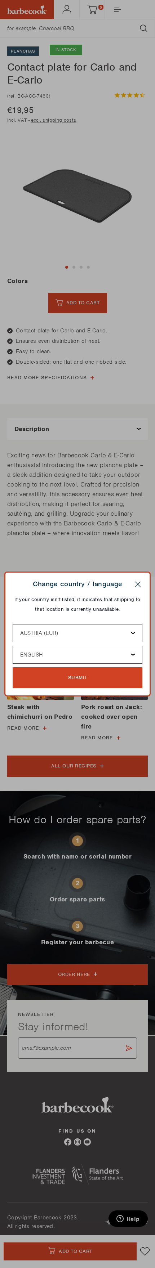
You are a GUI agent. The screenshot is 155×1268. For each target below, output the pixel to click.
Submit (77, 678)
